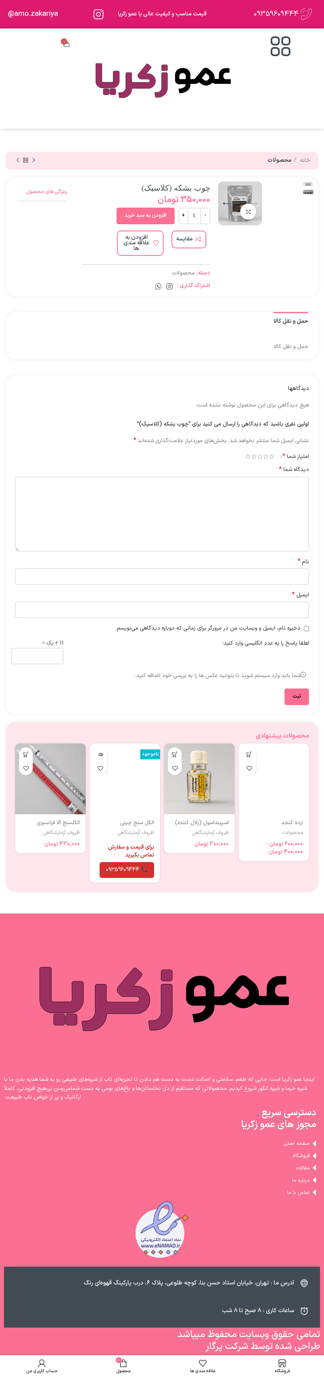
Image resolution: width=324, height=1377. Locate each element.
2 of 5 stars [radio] (266, 456)
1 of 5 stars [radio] (272, 456)
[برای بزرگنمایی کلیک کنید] (248, 211)
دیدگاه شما (294, 469)
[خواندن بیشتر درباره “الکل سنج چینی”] (100, 754)
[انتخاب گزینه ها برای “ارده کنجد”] (249, 754)
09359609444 (276, 14)
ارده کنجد (292, 823)
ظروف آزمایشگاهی (210, 833)
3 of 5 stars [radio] (260, 456)
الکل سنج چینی (137, 823)
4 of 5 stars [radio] (254, 456)
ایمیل (300, 595)
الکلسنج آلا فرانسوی (58, 823)
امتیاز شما (296, 456)
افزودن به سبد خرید (145, 215)
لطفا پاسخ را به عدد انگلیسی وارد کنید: (265, 643)
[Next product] (18, 160)
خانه (304, 160)
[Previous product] (34, 160)
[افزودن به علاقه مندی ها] (249, 768)
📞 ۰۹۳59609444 (127, 870)
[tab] (290, 320)
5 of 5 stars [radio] (248, 456)
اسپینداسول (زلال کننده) (202, 823)
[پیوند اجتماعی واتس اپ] (158, 286)
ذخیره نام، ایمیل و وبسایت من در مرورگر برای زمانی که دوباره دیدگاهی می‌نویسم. (208, 628)
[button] (175, 754)
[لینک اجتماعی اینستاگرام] (169, 286)
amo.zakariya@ (33, 14)
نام (303, 562)
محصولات (279, 160)
